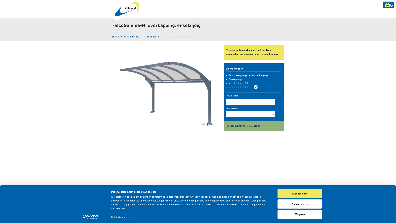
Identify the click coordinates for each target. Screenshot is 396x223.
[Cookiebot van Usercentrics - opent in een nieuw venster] (90, 217)
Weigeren (300, 214)
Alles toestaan (299, 193)
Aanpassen (298, 204)
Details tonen (118, 217)
